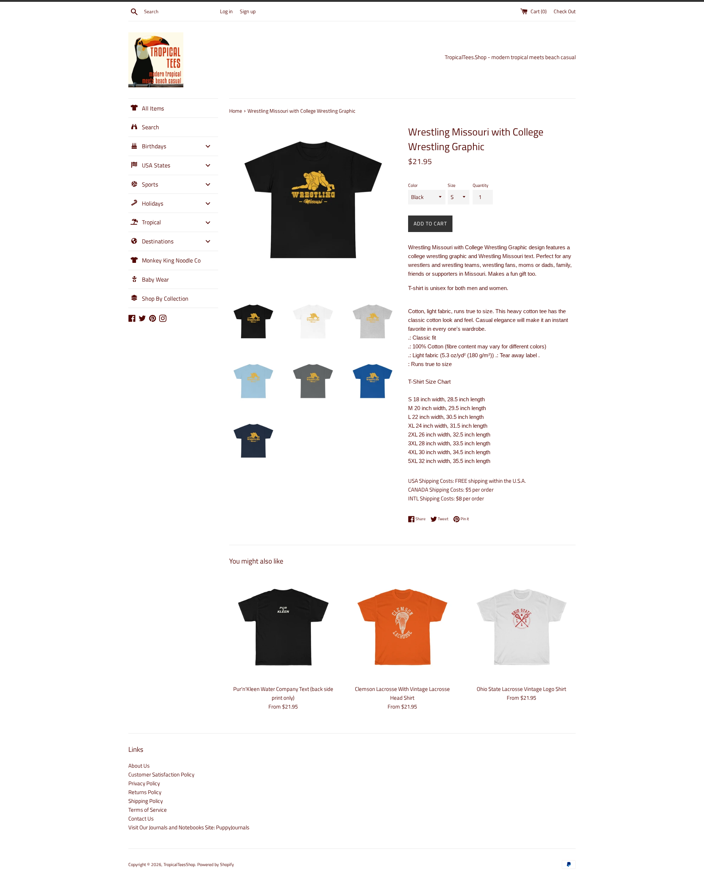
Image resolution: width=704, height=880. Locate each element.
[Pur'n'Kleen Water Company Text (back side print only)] (283, 627)
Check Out (565, 11)
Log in (226, 11)
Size (451, 185)
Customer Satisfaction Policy (161, 774)
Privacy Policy (144, 783)
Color (413, 185)
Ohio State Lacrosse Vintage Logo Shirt (521, 689)
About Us (139, 765)
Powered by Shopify (215, 864)
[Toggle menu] (208, 146)
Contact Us (141, 818)
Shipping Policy (145, 801)
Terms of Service (147, 809)
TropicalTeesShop (179, 864)
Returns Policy (144, 792)
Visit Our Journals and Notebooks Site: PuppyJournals (188, 827)
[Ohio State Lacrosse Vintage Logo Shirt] (521, 627)
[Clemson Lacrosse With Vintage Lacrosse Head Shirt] (402, 627)
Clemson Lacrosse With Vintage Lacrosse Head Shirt (402, 693)
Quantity (480, 185)
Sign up (248, 11)
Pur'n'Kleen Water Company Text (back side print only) (283, 693)
